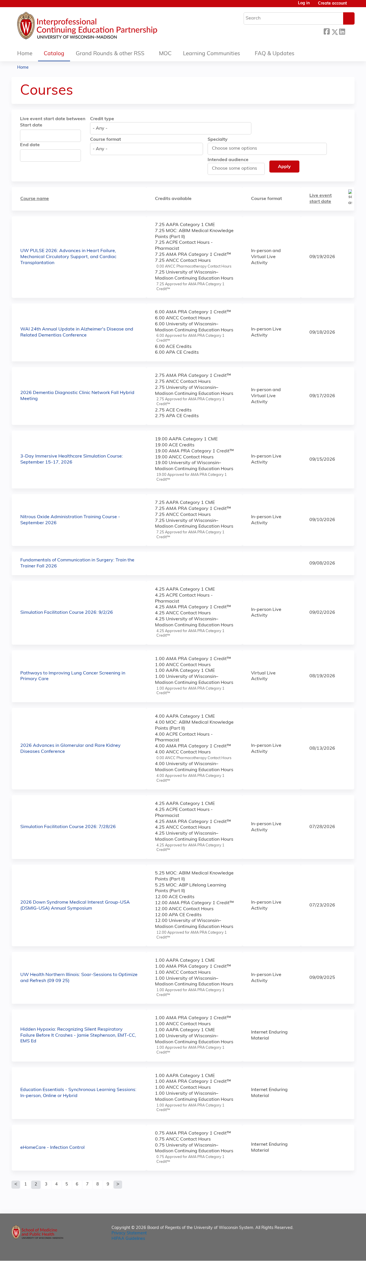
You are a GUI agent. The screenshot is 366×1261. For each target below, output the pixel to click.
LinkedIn (342, 31)
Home (24, 54)
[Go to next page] (118, 1185)
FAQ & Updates (275, 54)
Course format (105, 139)
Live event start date (320, 198)
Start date (31, 125)
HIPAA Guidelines (128, 1239)
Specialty (218, 139)
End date (30, 145)
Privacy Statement (129, 1233)
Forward (350, 31)
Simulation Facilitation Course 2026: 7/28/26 (68, 827)
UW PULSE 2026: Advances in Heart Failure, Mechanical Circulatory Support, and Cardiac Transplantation (68, 257)
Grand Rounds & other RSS (110, 54)
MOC (165, 54)
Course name (34, 199)
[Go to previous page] (15, 1185)
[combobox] (170, 128)
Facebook (326, 31)
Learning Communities (211, 54)
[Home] (104, 27)
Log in (304, 3)
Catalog (54, 54)
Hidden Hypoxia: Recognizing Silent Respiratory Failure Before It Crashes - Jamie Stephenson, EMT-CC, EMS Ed (78, 1035)
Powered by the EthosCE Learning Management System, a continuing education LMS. (334, 1251)
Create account (332, 3)
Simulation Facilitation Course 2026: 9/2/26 (66, 612)
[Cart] (353, 5)
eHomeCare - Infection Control (52, 1147)
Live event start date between (52, 119)
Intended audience (228, 160)
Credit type (102, 119)
